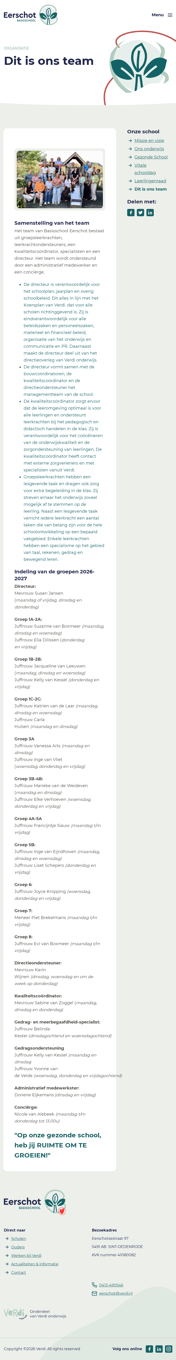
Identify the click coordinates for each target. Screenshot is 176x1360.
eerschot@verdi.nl (116, 1293)
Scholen (18, 1239)
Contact (18, 1272)
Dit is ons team (151, 189)
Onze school (143, 132)
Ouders (18, 1247)
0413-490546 (111, 1285)
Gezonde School (151, 157)
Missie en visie (149, 140)
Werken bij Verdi (26, 1255)
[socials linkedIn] (159, 1349)
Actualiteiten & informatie (34, 1264)
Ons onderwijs (149, 148)
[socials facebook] (149, 1349)
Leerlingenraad (150, 180)
